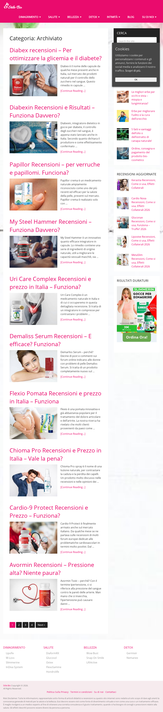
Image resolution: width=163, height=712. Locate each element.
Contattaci (110, 691)
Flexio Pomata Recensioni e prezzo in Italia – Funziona (55, 397)
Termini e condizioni (81, 691)
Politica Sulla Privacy (57, 691)
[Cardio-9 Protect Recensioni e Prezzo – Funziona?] (33, 538)
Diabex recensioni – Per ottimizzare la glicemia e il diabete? (56, 54)
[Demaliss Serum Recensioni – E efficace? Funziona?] (33, 366)
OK (136, 79)
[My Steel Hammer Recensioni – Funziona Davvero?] (33, 252)
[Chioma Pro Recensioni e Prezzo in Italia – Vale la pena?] (33, 480)
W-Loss (10, 658)
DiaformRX (52, 653)
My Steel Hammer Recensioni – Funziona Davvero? (51, 225)
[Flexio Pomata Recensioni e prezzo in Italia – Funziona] (33, 423)
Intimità (112, 17)
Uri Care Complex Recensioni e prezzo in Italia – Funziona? (50, 283)
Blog (131, 17)
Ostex (49, 662)
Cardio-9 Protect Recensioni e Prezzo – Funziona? (49, 511)
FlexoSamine (53, 667)
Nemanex (132, 658)
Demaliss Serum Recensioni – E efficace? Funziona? (51, 340)
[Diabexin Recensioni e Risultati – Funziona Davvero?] (33, 137)
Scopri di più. (133, 70)
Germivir (132, 653)
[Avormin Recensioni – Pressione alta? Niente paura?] (33, 595)
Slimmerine (13, 662)
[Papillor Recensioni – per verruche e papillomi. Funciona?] (33, 194)
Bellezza (73, 17)
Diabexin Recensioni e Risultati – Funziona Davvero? (52, 111)
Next (41, 625)
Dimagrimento (28, 17)
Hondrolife (52, 671)
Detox (93, 17)
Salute (52, 17)
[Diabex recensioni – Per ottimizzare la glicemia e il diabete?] (33, 80)
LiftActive (91, 662)
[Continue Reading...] (72, 91)
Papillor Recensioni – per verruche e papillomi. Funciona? (55, 168)
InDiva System (14, 667)
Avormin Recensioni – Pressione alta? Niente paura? (52, 569)
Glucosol (51, 658)
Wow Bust (92, 653)
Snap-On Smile (95, 658)
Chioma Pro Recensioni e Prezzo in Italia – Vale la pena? (55, 454)
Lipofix (10, 653)
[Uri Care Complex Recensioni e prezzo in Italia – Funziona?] (33, 309)
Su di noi (148, 17)
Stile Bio (7, 685)
